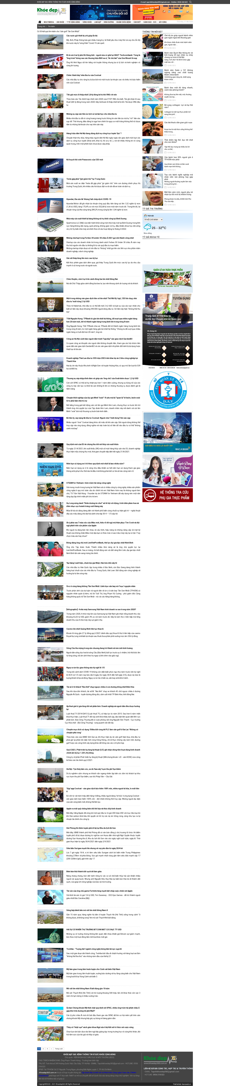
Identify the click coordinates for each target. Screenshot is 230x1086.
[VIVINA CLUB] (162, 12)
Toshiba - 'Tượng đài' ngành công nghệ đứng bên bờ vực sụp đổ (94, 949)
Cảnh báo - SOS (149, 22)
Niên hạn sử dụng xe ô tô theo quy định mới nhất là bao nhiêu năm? (95, 464)
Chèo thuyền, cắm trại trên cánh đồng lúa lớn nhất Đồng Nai (92, 279)
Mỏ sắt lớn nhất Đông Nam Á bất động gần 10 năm (88, 988)
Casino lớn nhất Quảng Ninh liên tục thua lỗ (85, 629)
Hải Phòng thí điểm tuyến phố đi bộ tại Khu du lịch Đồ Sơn (91, 828)
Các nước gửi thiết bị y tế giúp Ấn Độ (81, 36)
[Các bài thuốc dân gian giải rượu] (152, 128)
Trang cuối (59, 1049)
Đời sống (163, 22)
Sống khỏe (87, 22)
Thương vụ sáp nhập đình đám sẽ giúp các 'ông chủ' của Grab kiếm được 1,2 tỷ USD (102, 378)
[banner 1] (167, 278)
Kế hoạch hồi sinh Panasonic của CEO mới (84, 160)
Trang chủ (41, 26)
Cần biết (137, 22)
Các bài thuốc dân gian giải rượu (178, 122)
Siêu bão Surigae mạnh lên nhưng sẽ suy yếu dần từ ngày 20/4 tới (94, 848)
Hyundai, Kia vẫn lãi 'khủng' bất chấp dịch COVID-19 (88, 199)
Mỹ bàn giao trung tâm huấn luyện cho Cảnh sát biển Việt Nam (93, 969)
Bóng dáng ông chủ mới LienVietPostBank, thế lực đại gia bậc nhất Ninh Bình (99, 543)
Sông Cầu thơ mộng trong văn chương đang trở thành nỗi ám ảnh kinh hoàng (99, 648)
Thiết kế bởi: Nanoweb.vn (182, 1084)
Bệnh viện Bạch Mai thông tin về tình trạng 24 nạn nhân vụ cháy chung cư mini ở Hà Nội (178, 55)
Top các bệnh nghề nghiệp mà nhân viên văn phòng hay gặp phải (178, 177)
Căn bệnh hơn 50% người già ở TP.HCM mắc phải (178, 158)
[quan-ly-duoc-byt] (167, 390)
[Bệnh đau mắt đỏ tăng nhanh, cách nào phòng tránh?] (152, 94)
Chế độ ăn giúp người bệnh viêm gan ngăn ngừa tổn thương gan (178, 36)
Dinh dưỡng (109, 22)
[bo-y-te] (167, 495)
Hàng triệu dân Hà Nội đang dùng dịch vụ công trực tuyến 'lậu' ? (94, 133)
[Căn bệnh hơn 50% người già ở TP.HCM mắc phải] (152, 163)
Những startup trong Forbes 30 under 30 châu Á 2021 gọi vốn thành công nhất (100, 238)
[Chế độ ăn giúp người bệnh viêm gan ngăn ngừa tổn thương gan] (152, 41)
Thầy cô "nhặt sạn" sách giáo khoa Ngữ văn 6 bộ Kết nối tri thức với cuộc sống (100, 1027)
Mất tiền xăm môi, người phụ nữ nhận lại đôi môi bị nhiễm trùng (178, 193)
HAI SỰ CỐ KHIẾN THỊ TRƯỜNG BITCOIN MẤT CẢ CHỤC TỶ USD (94, 929)
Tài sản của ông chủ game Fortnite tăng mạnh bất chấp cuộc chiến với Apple (99, 891)
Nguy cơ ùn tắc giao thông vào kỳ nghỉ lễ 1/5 (85, 668)
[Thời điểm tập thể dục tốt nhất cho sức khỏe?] (152, 146)
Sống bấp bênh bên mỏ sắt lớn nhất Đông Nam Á (87, 910)
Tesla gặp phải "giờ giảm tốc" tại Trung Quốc (85, 179)
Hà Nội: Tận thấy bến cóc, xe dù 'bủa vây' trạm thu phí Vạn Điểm (93, 769)
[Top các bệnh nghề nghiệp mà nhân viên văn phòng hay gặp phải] (152, 181)
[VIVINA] (100, 12)
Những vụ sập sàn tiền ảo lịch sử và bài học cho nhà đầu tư (91, 114)
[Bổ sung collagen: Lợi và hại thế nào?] (152, 111)
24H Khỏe (60, 22)
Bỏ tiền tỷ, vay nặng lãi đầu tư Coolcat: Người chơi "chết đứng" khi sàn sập (98, 418)
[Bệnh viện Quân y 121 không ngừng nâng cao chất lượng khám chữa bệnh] (152, 76)
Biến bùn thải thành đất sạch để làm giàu (84, 871)
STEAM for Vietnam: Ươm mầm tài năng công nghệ (88, 483)
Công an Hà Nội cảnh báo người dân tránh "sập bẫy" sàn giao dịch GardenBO (99, 339)
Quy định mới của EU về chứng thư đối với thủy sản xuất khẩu (92, 444)
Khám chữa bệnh (123, 22)
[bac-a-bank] (167, 432)
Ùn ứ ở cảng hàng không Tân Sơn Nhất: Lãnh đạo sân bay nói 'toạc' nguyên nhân (100, 586)
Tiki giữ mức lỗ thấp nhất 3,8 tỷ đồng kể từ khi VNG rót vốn (91, 95)
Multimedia (49, 22)
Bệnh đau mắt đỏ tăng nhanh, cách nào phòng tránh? (178, 89)
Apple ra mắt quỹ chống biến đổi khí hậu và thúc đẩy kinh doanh (93, 809)
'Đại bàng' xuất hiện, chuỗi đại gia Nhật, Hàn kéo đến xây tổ (91, 563)
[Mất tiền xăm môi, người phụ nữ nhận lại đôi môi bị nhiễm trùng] (152, 198)
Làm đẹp (97, 22)
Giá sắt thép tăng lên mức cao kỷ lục (82, 258)
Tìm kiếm (51, 26)
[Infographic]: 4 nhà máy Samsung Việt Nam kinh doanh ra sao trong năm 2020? (101, 609)
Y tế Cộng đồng (73, 22)
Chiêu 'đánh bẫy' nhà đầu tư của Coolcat (83, 75)
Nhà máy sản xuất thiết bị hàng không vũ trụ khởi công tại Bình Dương (96, 219)
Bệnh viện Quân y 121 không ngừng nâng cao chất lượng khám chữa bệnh (178, 72)
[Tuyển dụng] (167, 331)
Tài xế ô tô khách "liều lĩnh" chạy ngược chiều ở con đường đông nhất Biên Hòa (100, 687)
